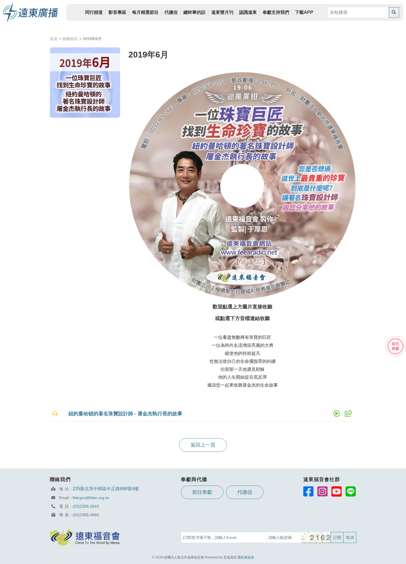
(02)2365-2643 (86, 506)
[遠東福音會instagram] (322, 491)
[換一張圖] (316, 537)
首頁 (53, 38)
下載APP (304, 12)
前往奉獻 (202, 492)
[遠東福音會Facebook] (308, 491)
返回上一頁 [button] (203, 445)
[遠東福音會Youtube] (336, 491)
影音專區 (117, 12)
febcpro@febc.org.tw (91, 497)
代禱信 (171, 12)
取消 (350, 537)
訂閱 (337, 537)
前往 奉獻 (395, 346)
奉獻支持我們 (276, 12)
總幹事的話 (194, 12)
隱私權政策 (246, 557)
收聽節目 (70, 38)
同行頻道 (94, 12)
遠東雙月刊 (222, 12)
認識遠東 (248, 12)
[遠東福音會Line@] (351, 491)
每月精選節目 (145, 12)
